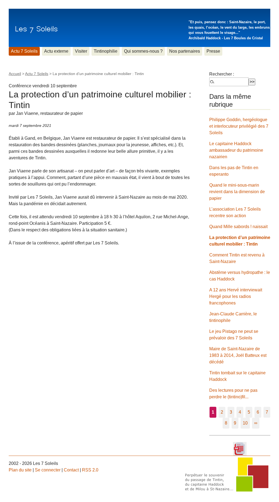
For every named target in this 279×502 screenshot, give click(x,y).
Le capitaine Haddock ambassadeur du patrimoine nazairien (236, 150)
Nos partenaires (184, 51)
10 (245, 423)
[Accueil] (36, 28)
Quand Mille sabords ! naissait (238, 226)
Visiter (81, 51)
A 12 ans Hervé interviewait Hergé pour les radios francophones (235, 296)
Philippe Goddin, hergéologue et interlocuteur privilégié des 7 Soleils (238, 126)
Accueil (15, 73)
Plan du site (20, 470)
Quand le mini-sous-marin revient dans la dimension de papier (237, 192)
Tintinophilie (105, 51)
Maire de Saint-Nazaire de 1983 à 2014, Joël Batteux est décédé (237, 355)
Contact (71, 470)
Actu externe (56, 51)
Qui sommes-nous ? (143, 51)
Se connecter (47, 470)
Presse (213, 51)
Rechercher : (221, 74)
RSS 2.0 (90, 470)
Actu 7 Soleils (24, 51)
